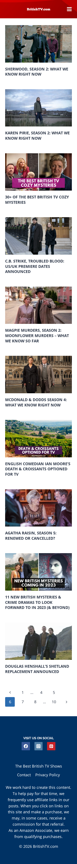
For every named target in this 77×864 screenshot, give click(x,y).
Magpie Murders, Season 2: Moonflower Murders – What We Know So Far (37, 335)
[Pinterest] (51, 746)
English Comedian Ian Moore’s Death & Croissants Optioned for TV (37, 469)
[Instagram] (38, 746)
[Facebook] (26, 746)
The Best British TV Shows (38, 766)
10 (54, 701)
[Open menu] (69, 9)
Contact (24, 774)
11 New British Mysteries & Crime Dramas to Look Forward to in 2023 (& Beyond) (37, 602)
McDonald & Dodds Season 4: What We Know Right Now (36, 402)
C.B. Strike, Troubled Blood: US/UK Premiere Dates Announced (34, 266)
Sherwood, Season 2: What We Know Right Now (36, 71)
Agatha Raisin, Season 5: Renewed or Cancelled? (30, 535)
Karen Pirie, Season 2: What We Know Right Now (37, 135)
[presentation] (38, 44)
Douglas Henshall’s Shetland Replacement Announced (37, 669)
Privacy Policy (47, 774)
